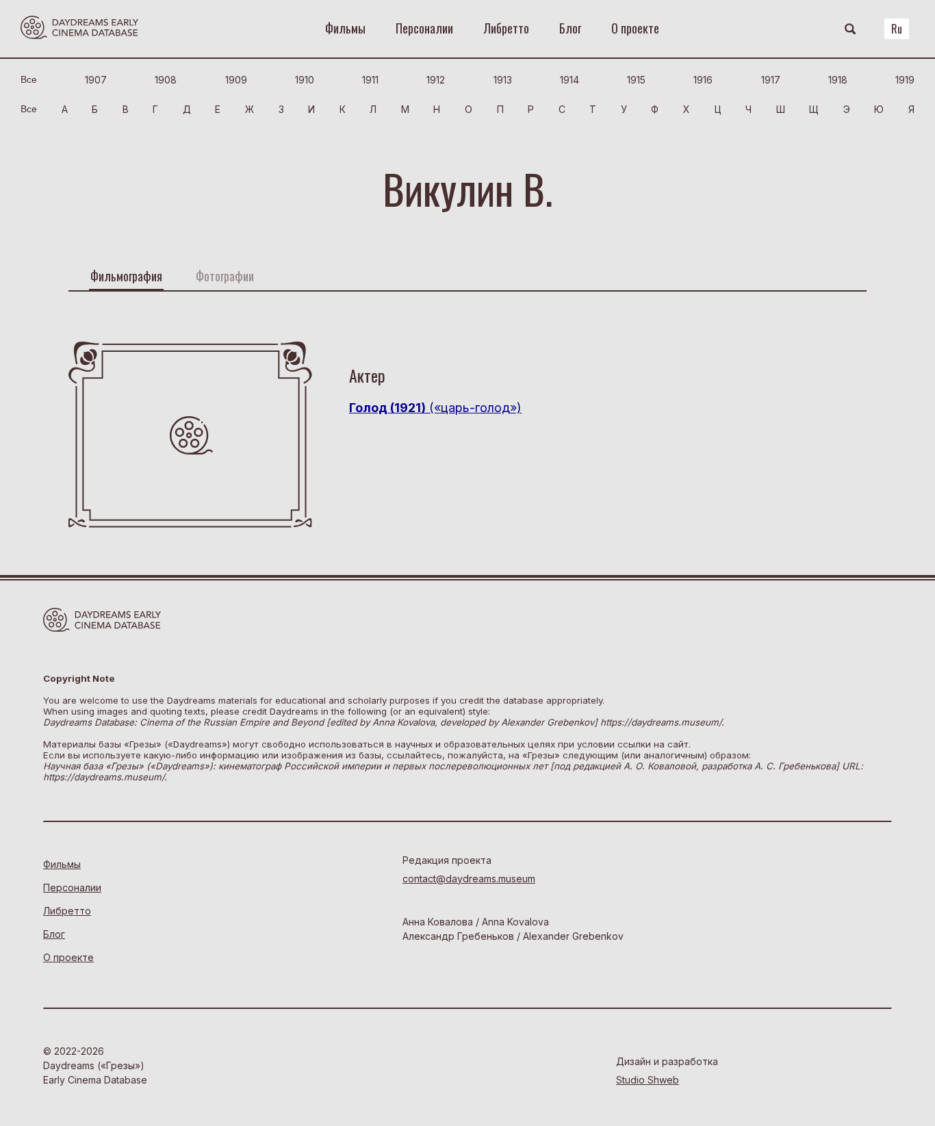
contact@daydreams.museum (468, 878)
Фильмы (345, 28)
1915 (636, 80)
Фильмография (126, 276)
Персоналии (424, 28)
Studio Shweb (647, 1080)
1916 (703, 80)
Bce (29, 79)
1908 (166, 80)
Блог (570, 28)
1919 (904, 80)
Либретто (506, 28)
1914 (569, 80)
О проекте (635, 28)
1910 (304, 80)
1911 (370, 80)
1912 (435, 80)
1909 (236, 80)
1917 (770, 80)
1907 (96, 80)
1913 (503, 80)
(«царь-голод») (435, 407)
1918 (837, 80)
